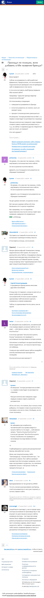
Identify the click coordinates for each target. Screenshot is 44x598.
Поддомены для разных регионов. (21, 536)
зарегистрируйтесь (24, 549)
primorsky (13, 158)
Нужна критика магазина (18, 472)
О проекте (25, 559)
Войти (40, 2)
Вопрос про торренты (18, 270)
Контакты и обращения (29, 580)
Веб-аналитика (6, 564)
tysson (11, 74)
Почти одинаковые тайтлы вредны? (21, 312)
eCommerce (5, 570)
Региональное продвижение (19, 533)
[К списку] (6, 63)
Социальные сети (7, 562)
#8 (33, 419)
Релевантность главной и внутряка (23, 146)
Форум (4, 57)
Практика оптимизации (16, 57)
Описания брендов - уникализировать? (22, 272)
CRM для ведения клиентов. (19, 223)
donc (11, 480)
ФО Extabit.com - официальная (20, 374)
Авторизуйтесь (9, 549)
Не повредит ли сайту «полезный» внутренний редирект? (23, 150)
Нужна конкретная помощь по (20, 225)
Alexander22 (13, 232)
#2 (31, 178)
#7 (32, 381)
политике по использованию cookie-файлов (21, 595)
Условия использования (29, 561)
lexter (11, 321)
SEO (3, 559)
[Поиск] (34, 2)
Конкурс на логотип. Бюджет (19, 474)
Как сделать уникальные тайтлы (20, 310)
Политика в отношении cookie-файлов (29, 571)
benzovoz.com (31, 472)
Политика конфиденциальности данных (29, 566)
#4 (32, 247)
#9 (29, 480)
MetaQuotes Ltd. (34, 586)
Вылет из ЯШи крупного (18, 221)
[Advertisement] (22, 10)
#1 (33, 158)
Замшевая (13, 419)
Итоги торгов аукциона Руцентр (21, 268)
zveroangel (13, 506)
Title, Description (29, 372)
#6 (30, 321)
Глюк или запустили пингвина (20, 538)
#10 (34, 506)
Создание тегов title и (17, 372)
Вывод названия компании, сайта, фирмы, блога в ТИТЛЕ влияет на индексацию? (26, 143)
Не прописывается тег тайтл (19, 315)
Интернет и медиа (7, 567)
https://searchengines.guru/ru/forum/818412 (21, 498)
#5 (31, 279)
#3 (35, 232)
